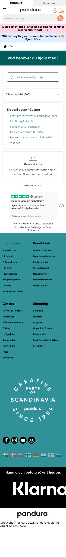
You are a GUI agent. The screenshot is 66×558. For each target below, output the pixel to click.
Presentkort (39, 345)
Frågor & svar (10, 262)
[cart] (60, 10)
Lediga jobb (9, 334)
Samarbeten (9, 340)
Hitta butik (8, 256)
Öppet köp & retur (42, 328)
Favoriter (7, 268)
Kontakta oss (9, 250)
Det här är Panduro (13, 310)
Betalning (38, 310)
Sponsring (8, 357)
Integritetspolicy (11, 279)
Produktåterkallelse (13, 291)
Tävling (6, 328)
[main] (33, 124)
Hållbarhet (8, 316)
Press (5, 351)
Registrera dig (40, 262)
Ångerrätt (38, 322)
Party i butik (9, 345)
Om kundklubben (42, 250)
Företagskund (10, 274)
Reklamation (39, 334)
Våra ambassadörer (13, 322)
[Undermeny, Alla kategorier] (58, 94)
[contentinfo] (33, 119)
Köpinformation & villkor (45, 340)
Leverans (37, 316)
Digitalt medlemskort (44, 256)
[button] (33, 94)
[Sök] (11, 77)
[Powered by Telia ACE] (33, 186)
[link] (13, 142)
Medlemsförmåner (42, 279)
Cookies (7, 285)
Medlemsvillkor (41, 274)
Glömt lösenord (41, 268)
